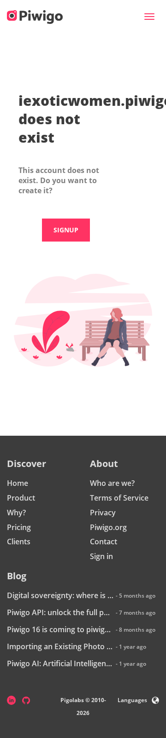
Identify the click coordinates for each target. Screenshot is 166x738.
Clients (18, 541)
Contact (103, 541)
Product (21, 498)
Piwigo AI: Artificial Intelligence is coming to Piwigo (60, 663)
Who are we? (112, 483)
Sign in (101, 556)
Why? (16, 512)
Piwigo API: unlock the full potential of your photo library (60, 612)
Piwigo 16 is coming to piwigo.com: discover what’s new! (60, 629)
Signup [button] (65, 229)
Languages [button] (132, 700)
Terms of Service (119, 498)
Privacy (103, 512)
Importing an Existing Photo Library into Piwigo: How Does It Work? (60, 646)
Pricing (19, 527)
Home (17, 483)
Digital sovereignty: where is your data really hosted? (60, 595)
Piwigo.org (108, 527)
